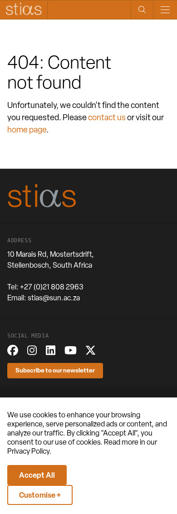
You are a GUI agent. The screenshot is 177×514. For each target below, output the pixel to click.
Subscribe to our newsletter (55, 370)
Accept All (37, 475)
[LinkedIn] (50, 350)
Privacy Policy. (29, 451)
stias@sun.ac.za (54, 298)
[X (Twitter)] (90, 350)
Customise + (40, 495)
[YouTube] (70, 350)
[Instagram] (32, 350)
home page (26, 129)
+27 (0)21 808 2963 (52, 287)
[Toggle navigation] (165, 9)
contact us (107, 117)
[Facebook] (12, 350)
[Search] (142, 9)
